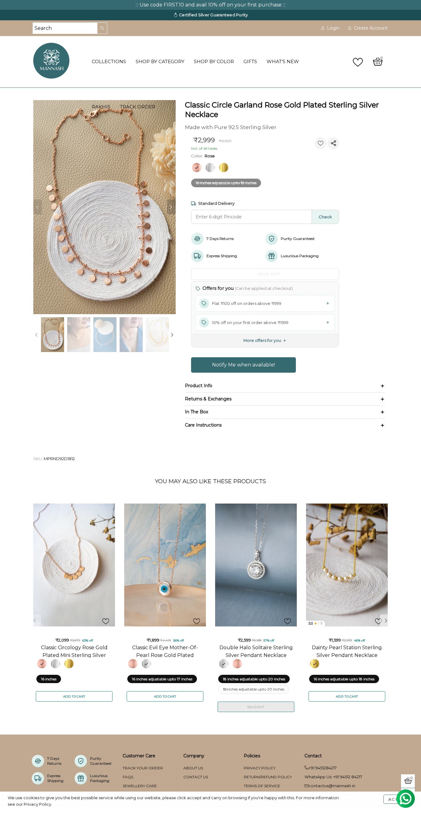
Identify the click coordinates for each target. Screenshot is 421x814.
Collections (109, 61)
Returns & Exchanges (208, 399)
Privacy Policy (260, 768)
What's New (283, 61)
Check (325, 216)
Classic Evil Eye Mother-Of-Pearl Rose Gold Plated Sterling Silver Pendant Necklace (165, 651)
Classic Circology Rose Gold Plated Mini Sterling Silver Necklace (74, 651)
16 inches (48, 679)
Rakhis (101, 107)
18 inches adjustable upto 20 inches (254, 679)
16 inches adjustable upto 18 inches (226, 182)
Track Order (137, 107)
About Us (193, 768)
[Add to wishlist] (320, 143)
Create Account (371, 28)
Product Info (198, 385)
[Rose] (196, 167)
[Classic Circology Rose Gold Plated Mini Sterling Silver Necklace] (74, 565)
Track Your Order (143, 768)
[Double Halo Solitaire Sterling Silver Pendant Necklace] (256, 565)
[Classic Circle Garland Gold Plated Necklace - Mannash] (157, 334)
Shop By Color (214, 61)
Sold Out (255, 707)
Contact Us (195, 777)
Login (333, 28)
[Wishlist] (358, 61)
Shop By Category (160, 61)
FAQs (128, 777)
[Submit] (102, 28)
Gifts (250, 61)
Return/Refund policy (268, 777)
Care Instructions (203, 425)
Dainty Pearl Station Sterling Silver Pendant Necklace (347, 651)
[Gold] (223, 167)
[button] (37, 207)
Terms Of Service (262, 786)
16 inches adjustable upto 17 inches (162, 679)
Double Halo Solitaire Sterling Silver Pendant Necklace (256, 651)
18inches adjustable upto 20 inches (253, 689)
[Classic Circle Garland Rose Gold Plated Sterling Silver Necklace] (104, 207)
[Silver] (210, 167)
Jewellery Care (140, 786)
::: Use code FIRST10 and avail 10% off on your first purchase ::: (211, 5)
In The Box (196, 412)
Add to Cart (74, 696)
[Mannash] (59, 61)
